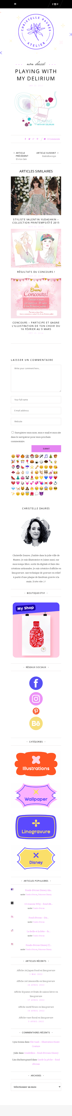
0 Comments (53, 138)
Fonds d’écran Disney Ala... (38, 890)
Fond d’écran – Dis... (39, 917)
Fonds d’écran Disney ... (39, 945)
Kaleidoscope (49, 156)
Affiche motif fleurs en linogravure (36, 1006)
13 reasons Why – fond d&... (38, 903)
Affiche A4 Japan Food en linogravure (36, 970)
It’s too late (21, 159)
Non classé (36, 63)
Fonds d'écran (31, 894)
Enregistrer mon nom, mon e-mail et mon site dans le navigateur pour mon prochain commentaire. (36, 437)
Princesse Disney (45, 894)
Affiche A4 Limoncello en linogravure (36, 981)
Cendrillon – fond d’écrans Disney (41, 1052)
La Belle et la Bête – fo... (39, 931)
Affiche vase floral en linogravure (36, 1017)
